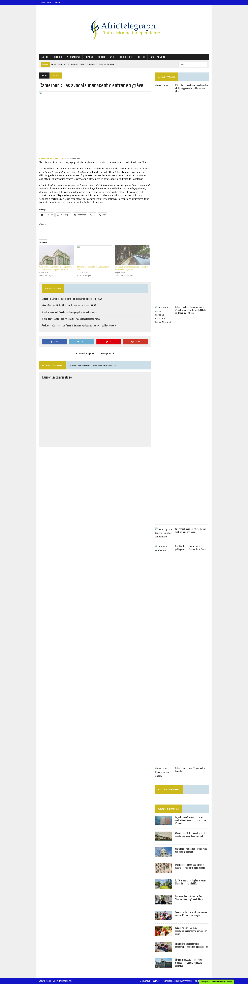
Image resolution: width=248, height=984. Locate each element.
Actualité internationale (168, 808)
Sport (113, 57)
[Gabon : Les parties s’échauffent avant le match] (163, 775)
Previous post (86, 353)
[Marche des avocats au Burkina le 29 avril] (94, 255)
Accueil (45, 57)
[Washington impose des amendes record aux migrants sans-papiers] (163, 871)
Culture (141, 57)
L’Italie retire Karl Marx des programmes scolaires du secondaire (191, 945)
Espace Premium (157, 57)
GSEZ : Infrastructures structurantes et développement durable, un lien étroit (191, 88)
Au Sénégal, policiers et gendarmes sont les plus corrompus (190, 530)
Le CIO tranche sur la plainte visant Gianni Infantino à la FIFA (190, 882)
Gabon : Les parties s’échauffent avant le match (191, 769)
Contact (156, 981)
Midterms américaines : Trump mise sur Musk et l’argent (191, 850)
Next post (105, 353)
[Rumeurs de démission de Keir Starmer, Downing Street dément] (163, 902)
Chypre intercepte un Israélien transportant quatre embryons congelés (188, 962)
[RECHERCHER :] (193, 64)
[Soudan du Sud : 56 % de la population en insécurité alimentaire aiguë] (163, 934)
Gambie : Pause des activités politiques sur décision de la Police (190, 547)
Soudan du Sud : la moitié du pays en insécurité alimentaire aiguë (191, 913)
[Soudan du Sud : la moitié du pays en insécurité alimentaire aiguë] (163, 918)
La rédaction (145, 981)
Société (101, 57)
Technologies (126, 57)
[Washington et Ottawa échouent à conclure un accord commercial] (163, 839)
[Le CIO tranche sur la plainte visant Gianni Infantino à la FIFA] (163, 886)
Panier (57, 2)
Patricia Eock (56, 158)
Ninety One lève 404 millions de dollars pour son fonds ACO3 (69, 305)
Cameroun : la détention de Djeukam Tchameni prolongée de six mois (55, 268)
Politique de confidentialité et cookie (177, 981)
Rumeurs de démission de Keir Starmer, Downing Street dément (189, 898)
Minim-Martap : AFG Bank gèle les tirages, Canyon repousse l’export (71, 319)
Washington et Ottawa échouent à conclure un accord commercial (190, 834)
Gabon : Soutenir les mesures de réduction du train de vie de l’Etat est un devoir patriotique (191, 310)
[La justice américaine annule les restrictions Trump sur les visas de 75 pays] (163, 823)
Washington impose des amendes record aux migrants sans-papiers (190, 866)
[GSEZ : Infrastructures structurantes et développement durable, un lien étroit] (163, 297)
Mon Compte (46, 2)
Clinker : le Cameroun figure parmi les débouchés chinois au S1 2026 (72, 298)
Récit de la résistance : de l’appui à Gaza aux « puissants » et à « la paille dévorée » (79, 325)
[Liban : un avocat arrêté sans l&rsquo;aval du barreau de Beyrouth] (132, 255)
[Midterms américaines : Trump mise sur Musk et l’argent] (163, 855)
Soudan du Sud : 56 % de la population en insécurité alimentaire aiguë (191, 931)
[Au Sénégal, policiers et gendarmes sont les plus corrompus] (163, 536)
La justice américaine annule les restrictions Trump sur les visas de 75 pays (190, 820)
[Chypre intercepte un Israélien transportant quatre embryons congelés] (163, 965)
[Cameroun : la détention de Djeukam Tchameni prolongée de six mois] (56, 255)
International (73, 57)
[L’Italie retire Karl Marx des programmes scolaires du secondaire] (163, 950)
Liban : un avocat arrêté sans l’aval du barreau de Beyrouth (131, 268)
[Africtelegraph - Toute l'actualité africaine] (124, 29)
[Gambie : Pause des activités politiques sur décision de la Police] (163, 758)
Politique (57, 57)
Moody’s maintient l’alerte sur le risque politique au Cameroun (69, 312)
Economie (89, 57)
